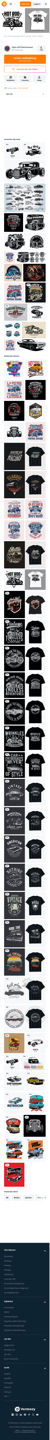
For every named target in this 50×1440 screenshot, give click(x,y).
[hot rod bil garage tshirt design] (24, 818)
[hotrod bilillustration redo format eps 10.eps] (14, 1303)
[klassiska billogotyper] (30, 425)
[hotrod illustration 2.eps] (12, 425)
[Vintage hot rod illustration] (15, 259)
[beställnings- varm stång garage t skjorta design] (24, 843)
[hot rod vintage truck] (13, 328)
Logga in (37, 4)
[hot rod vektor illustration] (16, 167)
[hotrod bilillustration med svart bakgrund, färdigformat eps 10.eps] (13, 239)
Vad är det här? (23, 88)
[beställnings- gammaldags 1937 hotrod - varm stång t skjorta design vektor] (14, 748)
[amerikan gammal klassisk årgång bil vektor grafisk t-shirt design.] (24, 1229)
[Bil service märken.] (18, 312)
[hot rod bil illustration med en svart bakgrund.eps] (14, 566)
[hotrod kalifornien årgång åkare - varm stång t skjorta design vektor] (14, 366)
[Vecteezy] (4, 4)
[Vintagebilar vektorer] (24, 214)
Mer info (9, 93)
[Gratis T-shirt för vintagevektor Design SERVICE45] (15, 407)
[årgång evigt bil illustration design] (13, 1406)
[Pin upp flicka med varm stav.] (15, 278)
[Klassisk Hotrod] (13, 297)
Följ (41, 50)
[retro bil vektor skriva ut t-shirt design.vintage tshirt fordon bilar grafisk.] (24, 793)
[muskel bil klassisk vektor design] (32, 1406)
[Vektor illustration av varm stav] (24, 187)
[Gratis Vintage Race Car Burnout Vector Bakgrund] (16, 443)
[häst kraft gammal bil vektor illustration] (14, 1282)
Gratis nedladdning (25, 59)
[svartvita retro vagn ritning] (18, 458)
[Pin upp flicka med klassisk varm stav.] (15, 346)
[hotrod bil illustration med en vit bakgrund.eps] (12, 149)
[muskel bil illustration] (14, 1362)
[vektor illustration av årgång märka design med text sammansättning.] (24, 870)
